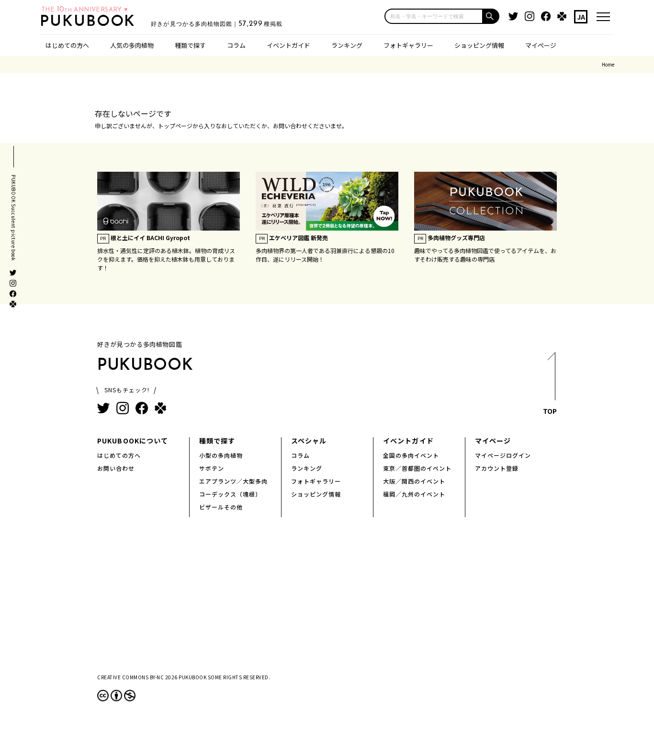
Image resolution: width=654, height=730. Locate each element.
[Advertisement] (327, 603)
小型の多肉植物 (221, 455)
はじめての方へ (67, 45)
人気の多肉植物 (132, 45)
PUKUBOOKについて (132, 440)
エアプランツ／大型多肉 (233, 481)
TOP (550, 411)
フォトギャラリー (408, 45)
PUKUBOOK (90, 22)
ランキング (346, 45)
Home (608, 64)
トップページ (175, 126)
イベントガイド (288, 45)
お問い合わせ (116, 468)
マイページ (540, 45)
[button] (491, 16)
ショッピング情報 (479, 45)
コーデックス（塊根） (230, 494)
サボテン (211, 468)
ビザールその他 (221, 507)
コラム (236, 45)
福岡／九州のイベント (414, 494)
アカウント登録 (497, 468)
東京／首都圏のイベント (417, 468)
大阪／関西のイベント (414, 481)
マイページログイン (503, 455)
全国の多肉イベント (411, 455)
